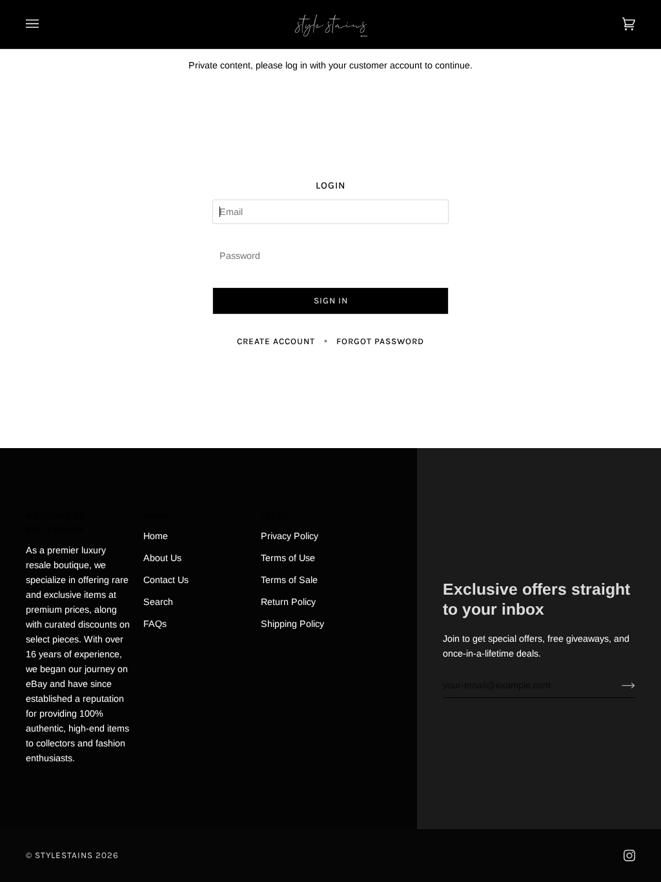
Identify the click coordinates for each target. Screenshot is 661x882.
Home (155, 536)
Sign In (331, 300)
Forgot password (380, 341)
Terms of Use (288, 558)
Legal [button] (274, 515)
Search (158, 602)
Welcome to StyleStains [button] (55, 523)
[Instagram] (629, 855)
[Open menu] (45, 24)
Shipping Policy (292, 624)
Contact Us (165, 580)
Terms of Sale (289, 580)
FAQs (155, 624)
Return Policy (288, 602)
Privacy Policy (289, 536)
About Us (162, 558)
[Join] (618, 685)
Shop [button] (155, 515)
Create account (276, 341)
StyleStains (64, 855)
